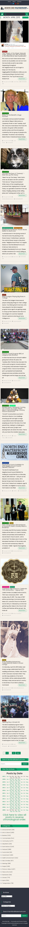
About (14, 1)
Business (5, 51)
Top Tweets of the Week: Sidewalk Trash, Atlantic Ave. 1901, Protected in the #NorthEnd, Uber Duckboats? (14, 54)
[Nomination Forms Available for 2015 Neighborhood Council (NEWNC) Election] (14, 451)
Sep (11, 780)
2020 (3, 779)
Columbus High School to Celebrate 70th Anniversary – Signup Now (14, 589)
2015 (3, 793)
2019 (3, 782)
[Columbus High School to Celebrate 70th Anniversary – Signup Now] (14, 571)
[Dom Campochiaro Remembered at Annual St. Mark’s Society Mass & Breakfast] (14, 509)
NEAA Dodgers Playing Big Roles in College (13, 297)
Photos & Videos (18, 228)
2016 (3, 790)
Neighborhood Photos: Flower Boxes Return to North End (14, 230)
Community (5, 113)
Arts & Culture (6, 832)
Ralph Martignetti (17, 321)
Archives (19, 1)
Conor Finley (16, 81)
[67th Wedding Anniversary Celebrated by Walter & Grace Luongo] (14, 639)
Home (9, 1)
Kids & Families (6, 860)
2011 (3, 804)
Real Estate (5, 875)
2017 (3, 787)
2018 (3, 785)
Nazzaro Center (17, 380)
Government (6, 463)
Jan (8, 776)
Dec (19, 780)
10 (13, 753)
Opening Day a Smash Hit (11, 722)
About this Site (5, 921)
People (11, 523)
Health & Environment (8, 228)
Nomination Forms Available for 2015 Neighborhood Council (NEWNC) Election (13, 466)
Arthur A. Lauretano (17, 613)
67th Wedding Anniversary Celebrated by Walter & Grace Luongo (12, 663)
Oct (14, 780)
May (19, 779)
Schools (12, 587)
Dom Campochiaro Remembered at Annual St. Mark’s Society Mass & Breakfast (14, 526)
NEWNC (15, 490)
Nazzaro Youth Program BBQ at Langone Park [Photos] (13, 354)
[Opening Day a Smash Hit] (14, 707)
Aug (27, 779)
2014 (3, 796)
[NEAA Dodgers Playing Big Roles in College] (14, 278)
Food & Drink (5, 852)
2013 (3, 799)
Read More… (22, 79)
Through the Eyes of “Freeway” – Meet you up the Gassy (13, 174)
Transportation (6, 883)
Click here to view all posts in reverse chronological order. (14, 817)
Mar (13, 779)
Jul (24, 779)
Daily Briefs (12, 405)
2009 (3, 810)
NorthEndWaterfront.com (7, 199)
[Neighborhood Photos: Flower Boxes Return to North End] (14, 215)
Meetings (4, 863)
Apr (16, 779)
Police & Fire (5, 872)
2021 (3, 776)
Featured (4, 849)
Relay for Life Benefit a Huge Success (11, 115)
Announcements (6, 829)
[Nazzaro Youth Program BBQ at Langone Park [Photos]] (14, 339)
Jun (21, 779)
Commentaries (6, 838)
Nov (17, 780)
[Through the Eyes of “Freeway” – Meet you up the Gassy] (14, 158)
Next (18, 753)
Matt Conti (15, 256)
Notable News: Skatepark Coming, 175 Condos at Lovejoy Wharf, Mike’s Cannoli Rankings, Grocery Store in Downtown (14, 409)
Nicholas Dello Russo (17, 551)
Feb (10, 779)
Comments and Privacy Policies (19, 921)
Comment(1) (10, 142)
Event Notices (6, 587)
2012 (3, 801)
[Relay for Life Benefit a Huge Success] (14, 100)
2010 (3, 807)
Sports (4, 294)
